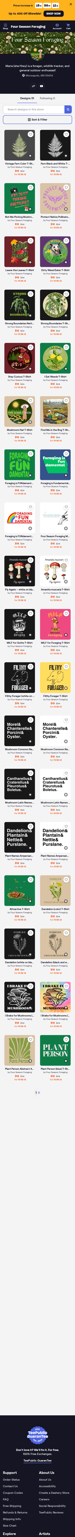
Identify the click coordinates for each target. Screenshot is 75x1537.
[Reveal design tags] (30, 156)
